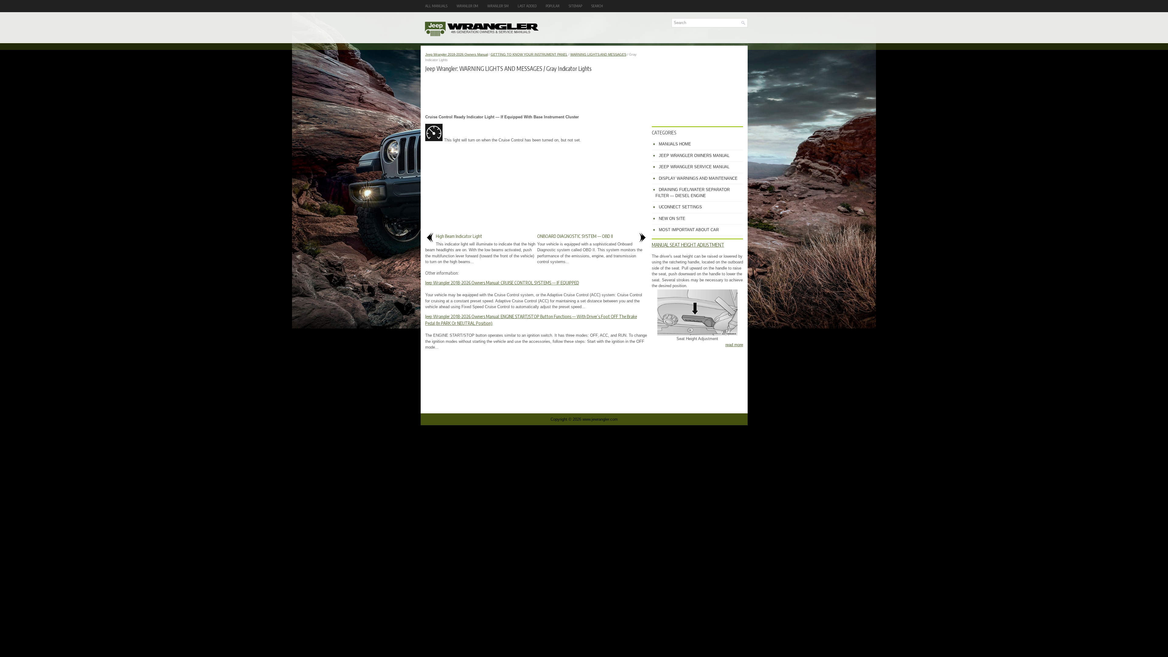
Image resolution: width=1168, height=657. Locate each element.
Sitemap (575, 6)
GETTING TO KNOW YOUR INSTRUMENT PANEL (529, 54)
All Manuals (436, 6)
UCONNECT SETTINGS (680, 207)
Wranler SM (498, 6)
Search (597, 6)
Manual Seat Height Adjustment (688, 245)
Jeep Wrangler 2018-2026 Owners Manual (456, 54)
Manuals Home (675, 144)
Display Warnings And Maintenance (698, 178)
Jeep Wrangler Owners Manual (694, 155)
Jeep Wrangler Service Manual (694, 167)
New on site (672, 218)
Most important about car (689, 230)
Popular (553, 6)
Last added (527, 6)
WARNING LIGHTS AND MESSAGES (598, 54)
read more (734, 344)
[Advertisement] (536, 93)
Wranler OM (467, 6)
